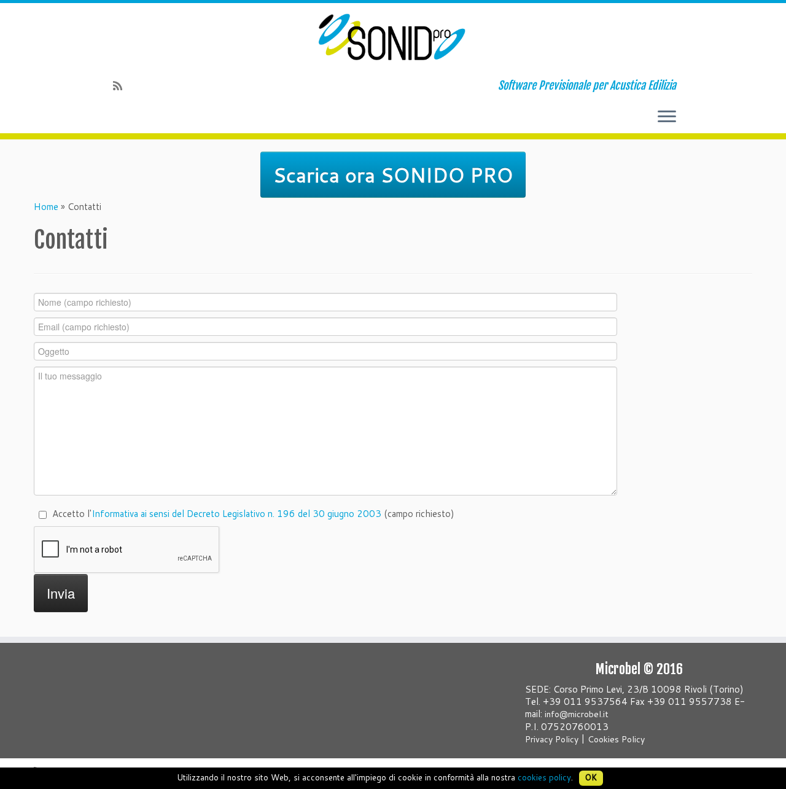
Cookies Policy (616, 739)
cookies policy (544, 777)
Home (46, 206)
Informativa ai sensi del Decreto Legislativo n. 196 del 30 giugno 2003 (236, 513)
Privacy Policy (551, 739)
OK (591, 777)
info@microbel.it (577, 714)
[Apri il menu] (667, 117)
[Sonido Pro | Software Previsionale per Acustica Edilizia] (393, 36)
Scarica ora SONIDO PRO (393, 175)
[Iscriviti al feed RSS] (121, 85)
